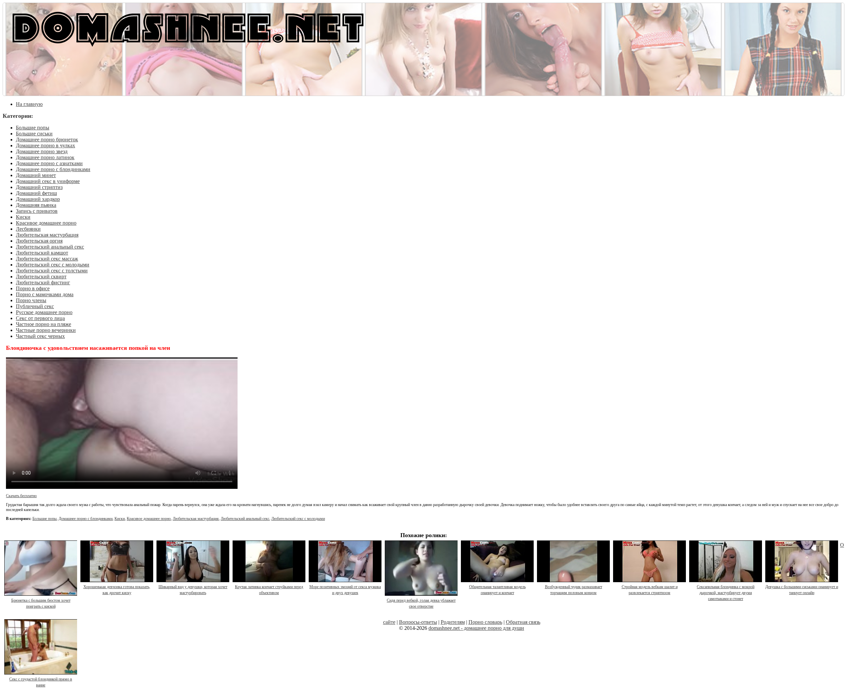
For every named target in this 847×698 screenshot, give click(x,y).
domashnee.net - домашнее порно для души (476, 628)
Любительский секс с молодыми (52, 264)
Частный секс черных (40, 336)
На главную (29, 104)
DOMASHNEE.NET (188, 26)
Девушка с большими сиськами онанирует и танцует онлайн (801, 589)
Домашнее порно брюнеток (47, 139)
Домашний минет (36, 175)
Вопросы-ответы (418, 622)
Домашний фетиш (36, 193)
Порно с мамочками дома (44, 294)
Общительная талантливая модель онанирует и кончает (497, 589)
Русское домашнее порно (44, 312)
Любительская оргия (39, 241)
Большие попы (32, 127)
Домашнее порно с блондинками (53, 169)
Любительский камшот (42, 253)
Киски (23, 217)
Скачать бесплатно (21, 495)
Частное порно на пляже (43, 324)
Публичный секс (35, 306)
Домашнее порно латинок (45, 157)
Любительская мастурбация (47, 235)
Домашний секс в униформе (48, 181)
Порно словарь (485, 622)
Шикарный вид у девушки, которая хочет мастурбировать (192, 589)
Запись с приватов (37, 211)
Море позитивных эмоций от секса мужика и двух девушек (345, 589)
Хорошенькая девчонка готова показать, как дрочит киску (116, 589)
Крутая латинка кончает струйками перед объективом (269, 589)
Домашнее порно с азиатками (49, 163)
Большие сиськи (34, 133)
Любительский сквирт (41, 276)
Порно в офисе (33, 288)
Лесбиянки (28, 229)
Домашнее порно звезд (41, 151)
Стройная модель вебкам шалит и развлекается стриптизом (650, 589)
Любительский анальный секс (50, 247)
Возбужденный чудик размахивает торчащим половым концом (573, 589)
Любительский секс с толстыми (52, 270)
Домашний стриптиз (39, 187)
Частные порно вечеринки (46, 330)
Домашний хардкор (38, 199)
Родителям (453, 622)
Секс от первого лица (40, 318)
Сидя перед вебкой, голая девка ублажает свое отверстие (421, 603)
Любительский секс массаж (47, 258)
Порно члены (31, 300)
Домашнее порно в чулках (45, 145)
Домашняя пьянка (36, 205)
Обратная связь (523, 622)
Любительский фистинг (43, 282)
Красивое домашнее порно (46, 223)
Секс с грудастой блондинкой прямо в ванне (40, 682)
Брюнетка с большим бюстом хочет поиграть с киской (40, 603)
